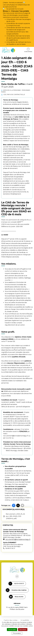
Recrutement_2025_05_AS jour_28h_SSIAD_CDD (15, 516)
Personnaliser (17, 633)
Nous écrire (19, 596)
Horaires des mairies (19, 590)
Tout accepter (12, 629)
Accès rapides (28, 51)
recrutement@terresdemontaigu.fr (15, 436)
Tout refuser (22, 629)
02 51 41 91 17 (19, 583)
